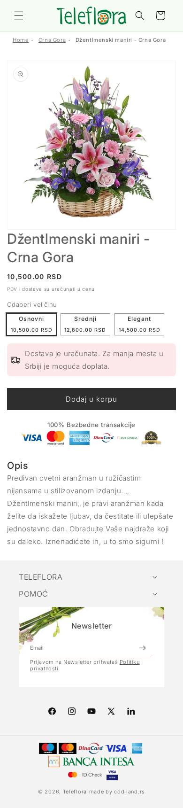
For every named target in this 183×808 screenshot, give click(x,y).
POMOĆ (33, 594)
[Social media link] (131, 711)
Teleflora (75, 791)
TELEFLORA (40, 577)
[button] (18, 15)
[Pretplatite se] (142, 648)
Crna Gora (52, 40)
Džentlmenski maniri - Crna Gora (121, 40)
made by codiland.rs (117, 791)
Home (21, 40)
